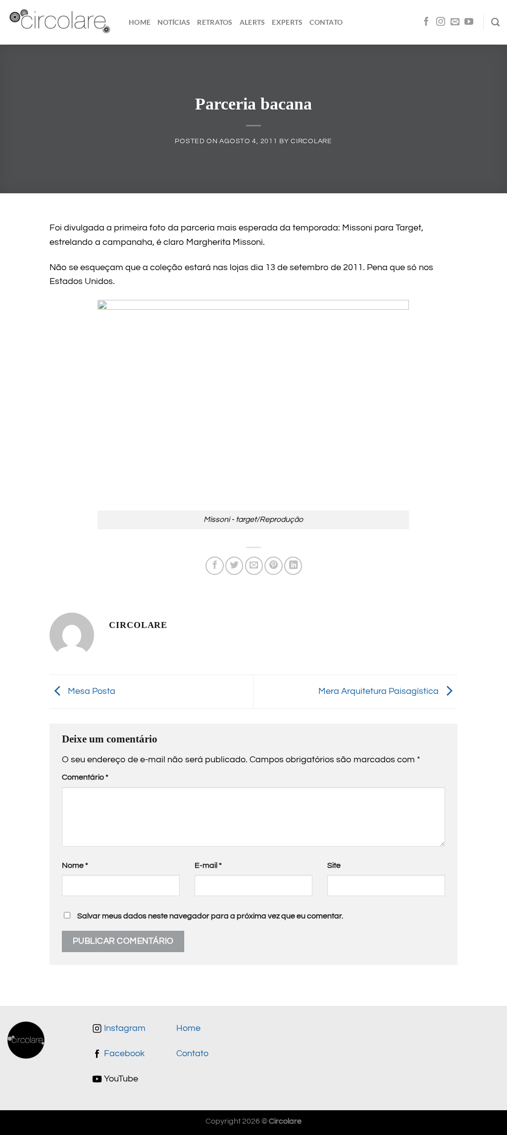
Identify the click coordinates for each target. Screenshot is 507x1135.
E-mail (208, 865)
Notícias (173, 22)
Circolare (311, 141)
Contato (326, 22)
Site (334, 865)
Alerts (252, 22)
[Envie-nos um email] (455, 22)
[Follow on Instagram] (440, 22)
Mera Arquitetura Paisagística (379, 691)
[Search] (495, 22)
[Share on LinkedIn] (293, 565)
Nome (75, 865)
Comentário (85, 777)
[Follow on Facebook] (426, 22)
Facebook (123, 1053)
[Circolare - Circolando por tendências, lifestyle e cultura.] (60, 22)
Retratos (214, 22)
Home (140, 22)
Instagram (124, 1028)
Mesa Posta (90, 691)
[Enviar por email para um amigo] (254, 565)
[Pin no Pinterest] (273, 565)
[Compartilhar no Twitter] (234, 565)
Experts (287, 22)
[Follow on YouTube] (468, 22)
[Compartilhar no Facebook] (214, 565)
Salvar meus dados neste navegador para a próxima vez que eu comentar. (210, 916)
